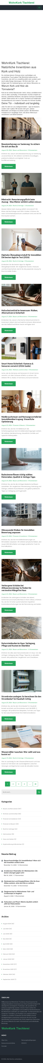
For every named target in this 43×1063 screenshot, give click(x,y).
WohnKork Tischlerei (21, 2)
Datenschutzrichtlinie (8, 1043)
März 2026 (8, 949)
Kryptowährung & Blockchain (13, 844)
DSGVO (24, 1043)
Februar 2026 (9, 954)
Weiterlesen (8, 166)
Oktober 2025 (9, 974)
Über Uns (4, 1040)
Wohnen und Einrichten (12, 814)
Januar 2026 (8, 959)
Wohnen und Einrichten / (20, 370)
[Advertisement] (21, 38)
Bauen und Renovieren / (20, 150)
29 (35, 784)
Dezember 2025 (9, 964)
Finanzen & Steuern (11, 824)
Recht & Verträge (10, 829)
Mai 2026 (7, 939)
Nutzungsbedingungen (29, 1040)
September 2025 (9, 979)
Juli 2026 (7, 929)
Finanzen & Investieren (12, 819)
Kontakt (4, 1046)
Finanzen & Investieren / (20, 536)
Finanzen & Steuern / (19, 425)
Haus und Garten (9, 839)
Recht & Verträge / (18, 205)
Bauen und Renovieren (12, 809)
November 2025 (9, 969)
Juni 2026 (7, 934)
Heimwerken (8, 834)
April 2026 (7, 944)
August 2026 (8, 924)
